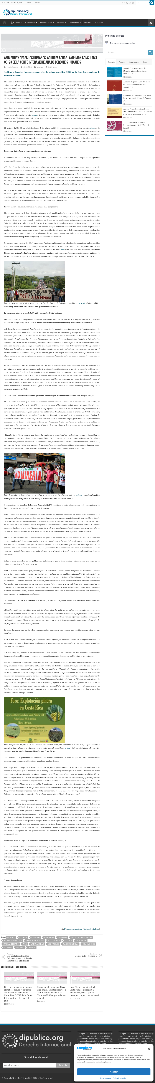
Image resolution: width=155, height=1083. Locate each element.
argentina (49, 937)
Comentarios (134, 62)
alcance (23, 937)
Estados (68, 941)
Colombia (62, 937)
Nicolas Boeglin (12, 67)
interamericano (11, 944)
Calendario (98, 22)
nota (63, 250)
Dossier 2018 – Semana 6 (86, 955)
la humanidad (37, 944)
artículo (82, 303)
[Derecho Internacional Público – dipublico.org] (17, 12)
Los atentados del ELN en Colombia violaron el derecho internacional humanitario (19, 957)
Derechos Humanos (35, 941)
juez (25, 944)
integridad (81, 941)
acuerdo (11, 937)
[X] (126, 3)
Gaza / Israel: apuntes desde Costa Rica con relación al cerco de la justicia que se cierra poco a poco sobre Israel (84, 991)
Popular (122, 62)
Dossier (87, 22)
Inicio (29, 3)
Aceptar (114, 1072)
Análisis (40, 67)
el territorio (54, 941)
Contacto (37, 3)
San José (20, 947)
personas (7, 947)
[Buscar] (152, 2)
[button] (148, 1048)
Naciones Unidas (70, 944)
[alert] (129, 43)
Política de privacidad (119, 1078)
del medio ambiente (12, 941)
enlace (34, 115)
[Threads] (133, 3)
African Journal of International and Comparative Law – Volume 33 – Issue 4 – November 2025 (137, 111)
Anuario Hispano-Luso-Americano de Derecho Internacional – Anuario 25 (137, 84)
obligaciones (88, 944)
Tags (145, 62)
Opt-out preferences (105, 1078)
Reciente (111, 62)
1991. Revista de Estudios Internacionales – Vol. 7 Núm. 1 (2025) (136, 125)
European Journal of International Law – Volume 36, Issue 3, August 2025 (137, 98)
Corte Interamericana (81, 937)
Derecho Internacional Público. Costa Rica (81, 929)
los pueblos (53, 944)
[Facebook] (123, 3)
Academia (31, 22)
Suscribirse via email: (36, 1057)
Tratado (31, 947)
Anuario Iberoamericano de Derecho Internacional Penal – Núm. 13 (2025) (135, 71)
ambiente (35, 937)
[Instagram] (130, 3)
